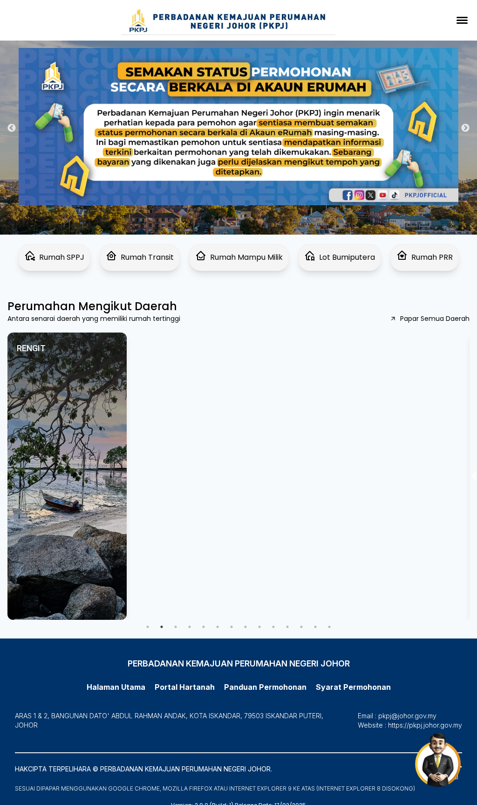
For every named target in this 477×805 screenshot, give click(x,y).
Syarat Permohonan (47, 36)
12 (301, 627)
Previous (11, 128)
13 (315, 627)
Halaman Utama (116, 687)
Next (465, 128)
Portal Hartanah (185, 687)
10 (273, 627)
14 (329, 627)
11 (287, 627)
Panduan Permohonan (52, 21)
